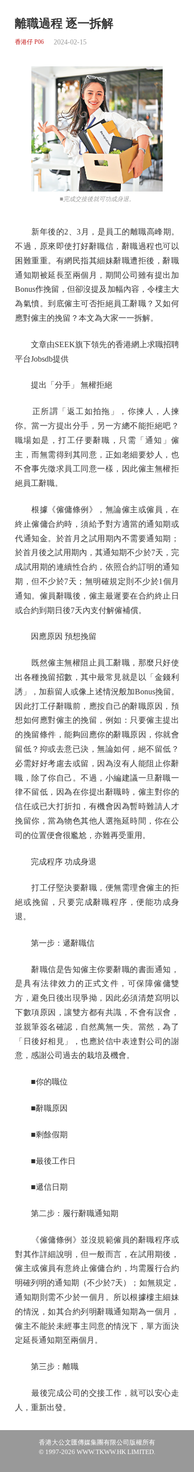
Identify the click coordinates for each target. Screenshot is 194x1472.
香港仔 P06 (29, 42)
